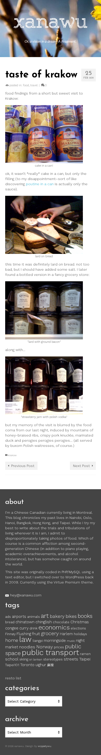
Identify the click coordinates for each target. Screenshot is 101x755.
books (85, 616)
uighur (40, 665)
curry (23, 628)
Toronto (27, 665)
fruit (36, 633)
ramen (85, 654)
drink (34, 628)
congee (11, 628)
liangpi (38, 641)
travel (34, 85)
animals (33, 617)
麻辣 (50, 665)
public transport (50, 652)
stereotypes (53, 659)
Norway (44, 646)
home (11, 640)
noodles (27, 646)
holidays (80, 634)
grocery (50, 633)
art (45, 615)
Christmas (79, 622)
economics (54, 627)
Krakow (12, 455)
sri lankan (35, 659)
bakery (57, 616)
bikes (71, 616)
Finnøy (10, 634)
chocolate (61, 622)
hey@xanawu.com (25, 595)
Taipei (84, 659)
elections (78, 628)
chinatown (25, 622)
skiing (23, 659)
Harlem (66, 634)
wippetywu (44, 746)
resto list (13, 678)
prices (59, 647)
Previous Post (22, 466)
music (71, 641)
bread (10, 622)
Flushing (24, 634)
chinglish (43, 621)
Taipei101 (12, 665)
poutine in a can (40, 184)
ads (8, 617)
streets (71, 659)
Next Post (81, 466)
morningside (55, 640)
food (26, 85)
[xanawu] (50, 23)
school (11, 659)
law (25, 639)
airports (19, 616)
